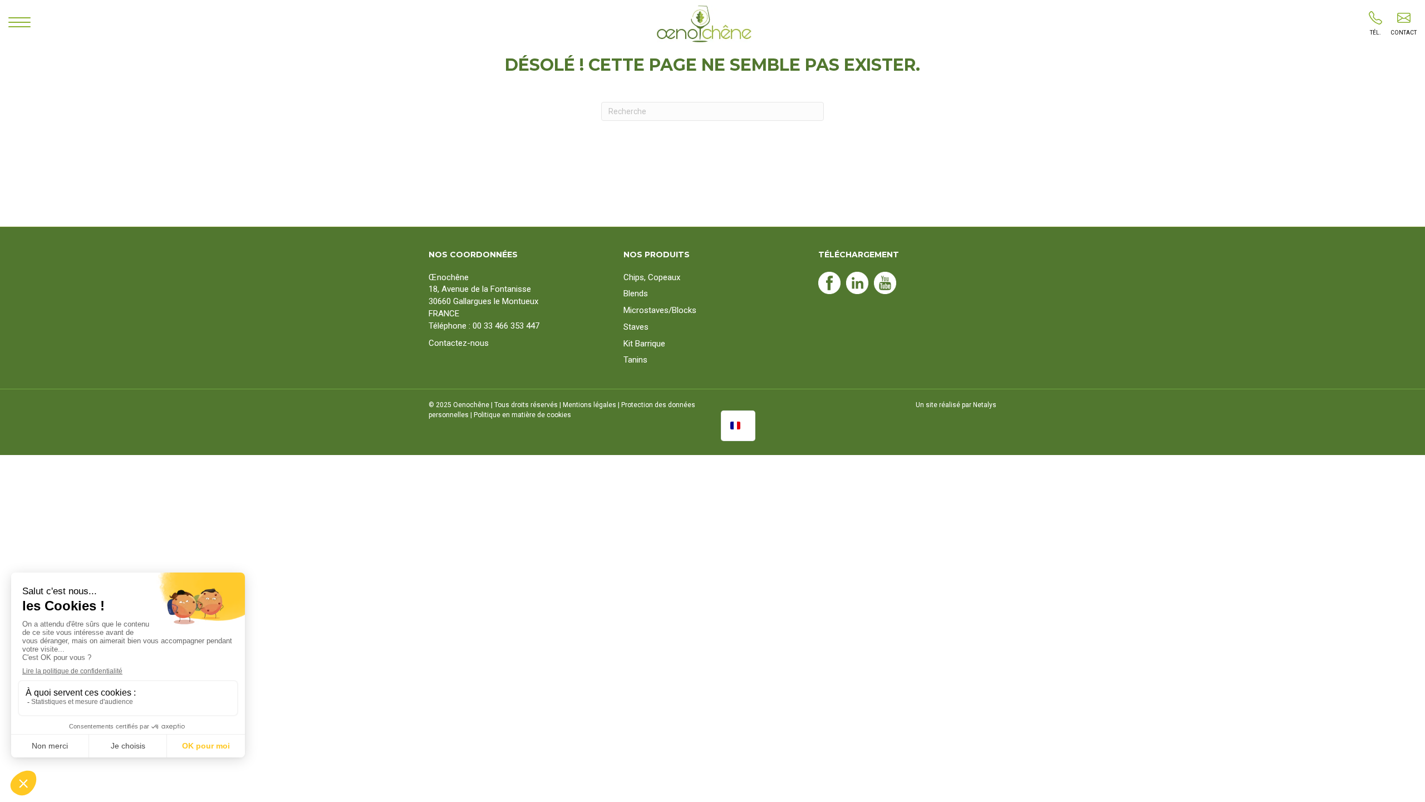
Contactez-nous (459, 343)
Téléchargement (858, 255)
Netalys (984, 405)
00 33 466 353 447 (506, 326)
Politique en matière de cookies (522, 415)
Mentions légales (589, 405)
